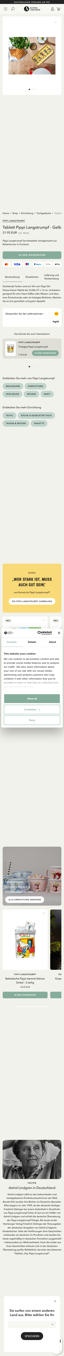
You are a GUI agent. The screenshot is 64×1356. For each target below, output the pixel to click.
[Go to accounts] (52, 9)
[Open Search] (14, 9)
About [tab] (52, 642)
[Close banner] (59, 633)
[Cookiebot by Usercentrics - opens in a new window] (39, 633)
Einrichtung (27, 213)
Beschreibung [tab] (12, 277)
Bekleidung (13, 386)
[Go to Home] (32, 9)
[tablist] (32, 277)
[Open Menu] (5, 9)
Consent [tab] (12, 642)
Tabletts (58, 213)
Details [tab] (32, 642)
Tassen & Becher (16, 423)
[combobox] (32, 1324)
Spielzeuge (12, 394)
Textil (9, 415)
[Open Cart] (57, 9)
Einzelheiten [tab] (32, 277)
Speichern (32, 1336)
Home (6, 213)
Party (47, 394)
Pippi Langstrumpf (14, 220)
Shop (15, 213)
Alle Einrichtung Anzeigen (25, 900)
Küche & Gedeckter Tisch (36, 415)
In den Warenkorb (32, 255)
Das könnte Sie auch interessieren (32, 333)
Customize (30, 709)
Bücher (31, 394)
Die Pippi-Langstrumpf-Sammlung (32, 601)
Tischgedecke (43, 213)
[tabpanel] (32, 292)
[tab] (29, 89)
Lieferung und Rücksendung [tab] (51, 277)
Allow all (32, 698)
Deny (32, 720)
